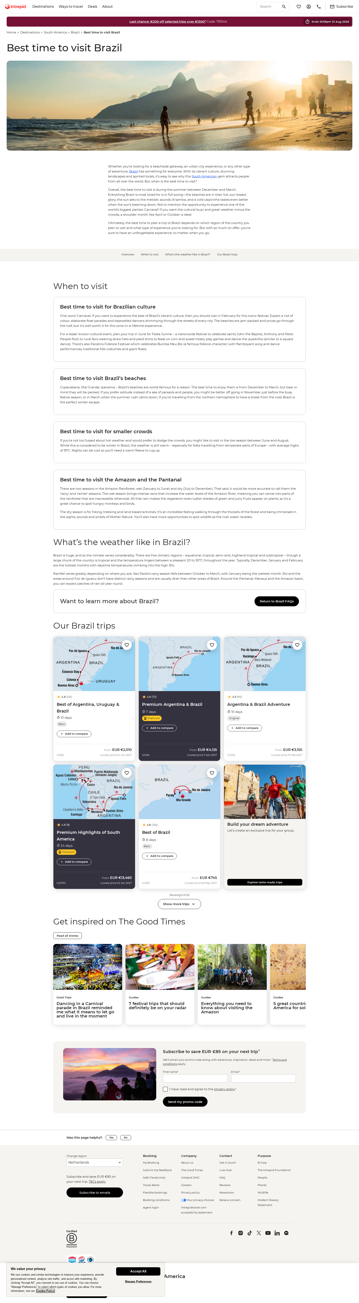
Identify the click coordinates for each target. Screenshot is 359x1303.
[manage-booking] (309, 7)
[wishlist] (299, 7)
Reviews (224, 1185)
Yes (111, 1137)
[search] (268, 6)
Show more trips (176, 904)
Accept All (138, 1271)
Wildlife (263, 1192)
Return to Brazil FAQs (277, 601)
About (107, 7)
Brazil (75, 32)
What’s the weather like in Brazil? (187, 254)
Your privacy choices (200, 1200)
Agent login (151, 1207)
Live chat (225, 1170)
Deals (92, 7)
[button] (127, 645)
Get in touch (227, 1162)
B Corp (262, 1162)
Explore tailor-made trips (264, 882)
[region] (179, 569)
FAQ (222, 1177)
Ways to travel (71, 7)
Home (11, 32)
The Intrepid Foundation (274, 1170)
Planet (262, 1185)
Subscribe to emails (94, 1193)
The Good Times (192, 1170)
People (262, 1177)
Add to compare (76, 733)
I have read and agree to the (203, 1089)
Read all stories (67, 935)
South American (204, 176)
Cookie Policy (45, 1290)
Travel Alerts (151, 1185)
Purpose (264, 1156)
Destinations (43, 7)
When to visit (150, 254)
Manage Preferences (138, 1281)
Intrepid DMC (190, 1177)
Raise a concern (230, 1200)
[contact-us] (319, 7)
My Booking (151, 1162)
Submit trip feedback (157, 1170)
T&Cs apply (97, 1182)
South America (55, 32)
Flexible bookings (155, 1192)
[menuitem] (15, 6)
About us (187, 1162)
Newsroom (226, 1192)
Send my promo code (185, 1102)
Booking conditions (156, 1200)
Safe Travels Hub (154, 1177)
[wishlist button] (127, 645)
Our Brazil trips (227, 254)
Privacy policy (190, 1192)
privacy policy (224, 1089)
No (126, 1137)
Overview (128, 254)
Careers (186, 1185)
